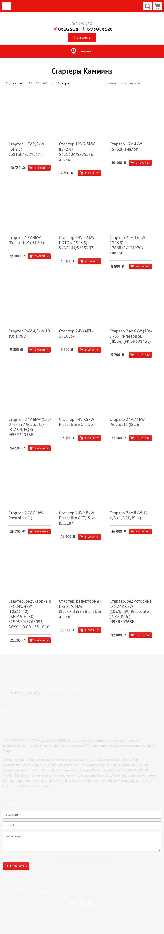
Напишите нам (68, 29)
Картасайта (61, 892)
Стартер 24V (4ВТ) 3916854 (76, 333)
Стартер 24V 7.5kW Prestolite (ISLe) (127, 422)
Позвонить (82, 37)
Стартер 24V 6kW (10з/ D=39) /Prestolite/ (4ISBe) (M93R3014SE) (131, 336)
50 (37, 83)
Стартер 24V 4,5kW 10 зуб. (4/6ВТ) (29, 333)
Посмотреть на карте (25, 693)
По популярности (130, 83)
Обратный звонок (99, 29)
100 (45, 83)
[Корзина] (157, 6)
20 (30, 83)
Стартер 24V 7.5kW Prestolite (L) (26, 515)
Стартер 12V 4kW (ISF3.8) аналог (126, 146)
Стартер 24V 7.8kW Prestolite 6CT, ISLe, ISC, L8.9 (77, 518)
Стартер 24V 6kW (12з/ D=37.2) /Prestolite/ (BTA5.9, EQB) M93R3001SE (29, 427)
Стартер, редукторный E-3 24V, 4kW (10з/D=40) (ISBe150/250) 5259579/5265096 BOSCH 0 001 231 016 (29, 614)
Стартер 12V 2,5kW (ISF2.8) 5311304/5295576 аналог (77, 151)
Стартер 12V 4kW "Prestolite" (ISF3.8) (26, 240)
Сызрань (85, 51)
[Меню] (6, 6)
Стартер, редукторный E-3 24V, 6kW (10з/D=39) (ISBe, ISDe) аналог (80, 608)
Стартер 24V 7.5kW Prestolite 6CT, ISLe (76, 422)
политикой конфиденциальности (83, 857)
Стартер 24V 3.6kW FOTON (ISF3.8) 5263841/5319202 (77, 243)
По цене (112, 83)
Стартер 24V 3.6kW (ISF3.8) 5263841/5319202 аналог (127, 245)
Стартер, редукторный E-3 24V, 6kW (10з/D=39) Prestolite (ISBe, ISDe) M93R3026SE (131, 611)
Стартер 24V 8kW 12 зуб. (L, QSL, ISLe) (129, 515)
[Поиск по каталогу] (147, 6)
